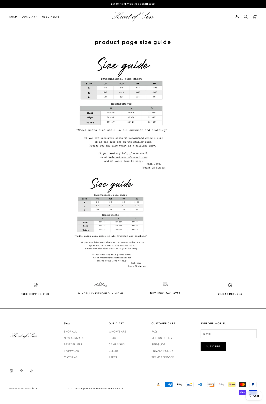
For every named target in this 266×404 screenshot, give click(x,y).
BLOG (112, 338)
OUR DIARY (29, 16)
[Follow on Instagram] (11, 371)
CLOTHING (71, 357)
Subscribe (213, 346)
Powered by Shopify (111, 388)
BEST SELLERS (73, 344)
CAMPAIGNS (117, 344)
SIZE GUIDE (158, 344)
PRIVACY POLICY (162, 351)
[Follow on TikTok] (31, 371)
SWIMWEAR (71, 351)
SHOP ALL (70, 331)
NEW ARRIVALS (74, 338)
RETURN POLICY (161, 338)
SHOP (13, 16)
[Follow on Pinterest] (21, 371)
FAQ (154, 331)
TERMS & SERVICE (162, 357)
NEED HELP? (50, 16)
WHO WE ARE (117, 331)
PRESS (113, 357)
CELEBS (114, 351)
